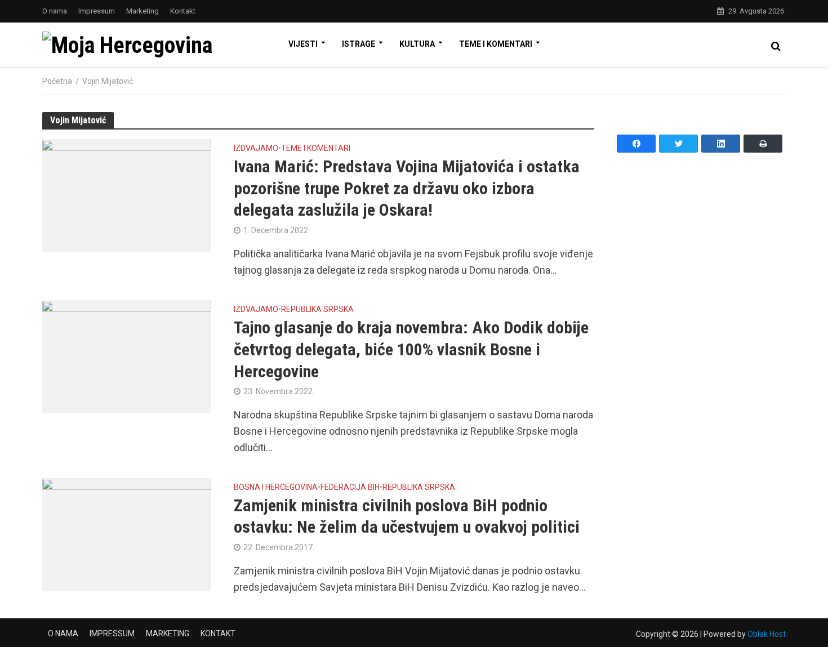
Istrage (358, 43)
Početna (57, 81)
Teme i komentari (495, 43)
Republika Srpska (317, 309)
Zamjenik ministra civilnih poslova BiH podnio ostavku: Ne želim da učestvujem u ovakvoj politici (407, 516)
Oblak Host (766, 634)
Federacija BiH (350, 487)
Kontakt (182, 11)
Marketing (142, 11)
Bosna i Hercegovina (276, 487)
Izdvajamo (256, 148)
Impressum (96, 11)
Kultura (417, 43)
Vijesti (303, 43)
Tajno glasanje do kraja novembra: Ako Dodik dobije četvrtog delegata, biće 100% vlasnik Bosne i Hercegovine (411, 349)
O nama (54, 11)
